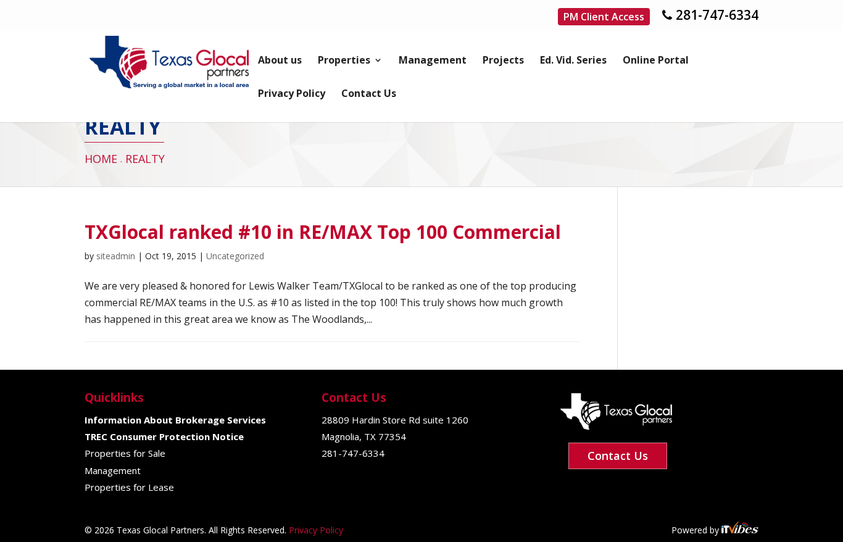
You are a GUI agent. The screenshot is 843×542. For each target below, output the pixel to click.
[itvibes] (739, 530)
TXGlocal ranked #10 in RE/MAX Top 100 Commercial (323, 231)
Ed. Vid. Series (573, 61)
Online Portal (656, 61)
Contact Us (368, 94)
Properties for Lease (129, 487)
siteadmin (115, 256)
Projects (503, 61)
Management (433, 61)
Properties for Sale (125, 453)
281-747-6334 (717, 14)
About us (280, 61)
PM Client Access (603, 16)
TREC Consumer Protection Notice (164, 436)
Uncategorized (235, 256)
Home (101, 158)
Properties (344, 61)
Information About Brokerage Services (175, 420)
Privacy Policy (291, 94)
